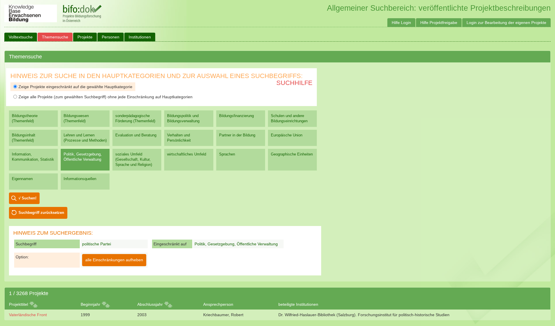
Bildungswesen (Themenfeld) (76, 118)
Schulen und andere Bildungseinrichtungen (289, 118)
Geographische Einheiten (292, 154)
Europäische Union (286, 135)
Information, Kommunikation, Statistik (33, 157)
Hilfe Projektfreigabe (438, 22)
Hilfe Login (401, 22)
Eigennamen (22, 179)
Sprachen (227, 154)
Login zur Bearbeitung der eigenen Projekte (506, 22)
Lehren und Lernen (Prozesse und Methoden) (85, 137)
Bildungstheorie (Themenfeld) (25, 118)
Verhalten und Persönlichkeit (179, 137)
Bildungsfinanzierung (236, 116)
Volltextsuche (21, 37)
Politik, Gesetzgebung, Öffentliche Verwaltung (83, 157)
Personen (110, 37)
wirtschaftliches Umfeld (186, 154)
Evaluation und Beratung (135, 135)
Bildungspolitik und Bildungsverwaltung (183, 118)
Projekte (84, 37)
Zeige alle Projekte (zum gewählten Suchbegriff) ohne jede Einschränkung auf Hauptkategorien (105, 97)
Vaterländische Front (28, 314)
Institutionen (140, 37)
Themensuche (55, 37)
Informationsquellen (80, 179)
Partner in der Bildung (237, 135)
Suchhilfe (294, 82)
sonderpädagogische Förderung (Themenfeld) (135, 118)
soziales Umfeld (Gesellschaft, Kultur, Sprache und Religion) (133, 159)
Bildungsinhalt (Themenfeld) (23, 137)
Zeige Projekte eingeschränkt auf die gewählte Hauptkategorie (75, 86)
